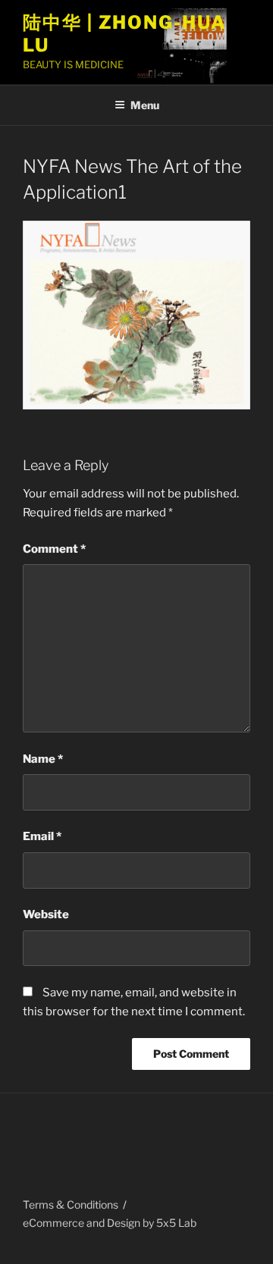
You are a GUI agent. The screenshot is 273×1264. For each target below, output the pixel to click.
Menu (144, 105)
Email (42, 836)
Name (43, 759)
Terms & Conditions (70, 1204)
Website (46, 914)
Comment (54, 549)
